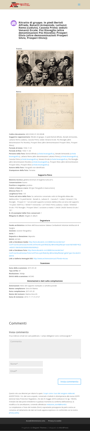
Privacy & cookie (54, 421)
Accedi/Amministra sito (35, 421)
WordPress (63, 428)
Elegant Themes (40, 428)
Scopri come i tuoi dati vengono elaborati (59, 393)
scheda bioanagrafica (46, 153)
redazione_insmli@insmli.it (56, 404)
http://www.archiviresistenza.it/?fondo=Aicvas (51, 258)
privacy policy (14, 413)
